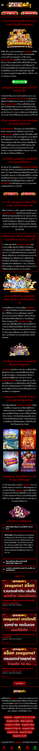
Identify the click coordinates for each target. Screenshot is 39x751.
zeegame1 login (28, 728)
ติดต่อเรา (35, 749)
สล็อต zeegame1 (26, 721)
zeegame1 (14, 698)
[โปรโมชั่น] (27, 747)
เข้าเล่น (19, 749)
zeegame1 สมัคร (26, 732)
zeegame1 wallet (12, 721)
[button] (2, 5)
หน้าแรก (4, 749)
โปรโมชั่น (27, 749)
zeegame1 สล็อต (28, 725)
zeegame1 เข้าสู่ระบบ (13, 728)
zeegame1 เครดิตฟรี (12, 725)
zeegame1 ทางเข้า (20, 736)
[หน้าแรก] (4, 747)
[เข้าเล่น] (19, 747)
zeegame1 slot (12, 732)
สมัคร (11, 749)
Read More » (6, 608)
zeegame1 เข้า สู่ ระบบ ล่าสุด (24, 717)
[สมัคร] (12, 747)
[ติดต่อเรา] (35, 747)
